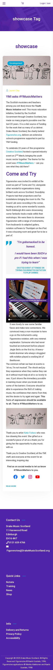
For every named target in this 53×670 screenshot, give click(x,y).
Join (48, 3)
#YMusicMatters (25, 163)
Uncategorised (16, 63)
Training (10, 586)
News (9, 590)
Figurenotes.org (13, 135)
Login (42, 3)
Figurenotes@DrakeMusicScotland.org (28, 551)
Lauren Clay (14, 90)
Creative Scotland (14, 151)
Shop (9, 594)
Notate (10, 582)
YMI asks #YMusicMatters (24, 96)
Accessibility (13, 638)
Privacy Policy (13, 634)
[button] (22, 3)
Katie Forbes (30, 432)
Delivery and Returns (17, 630)
